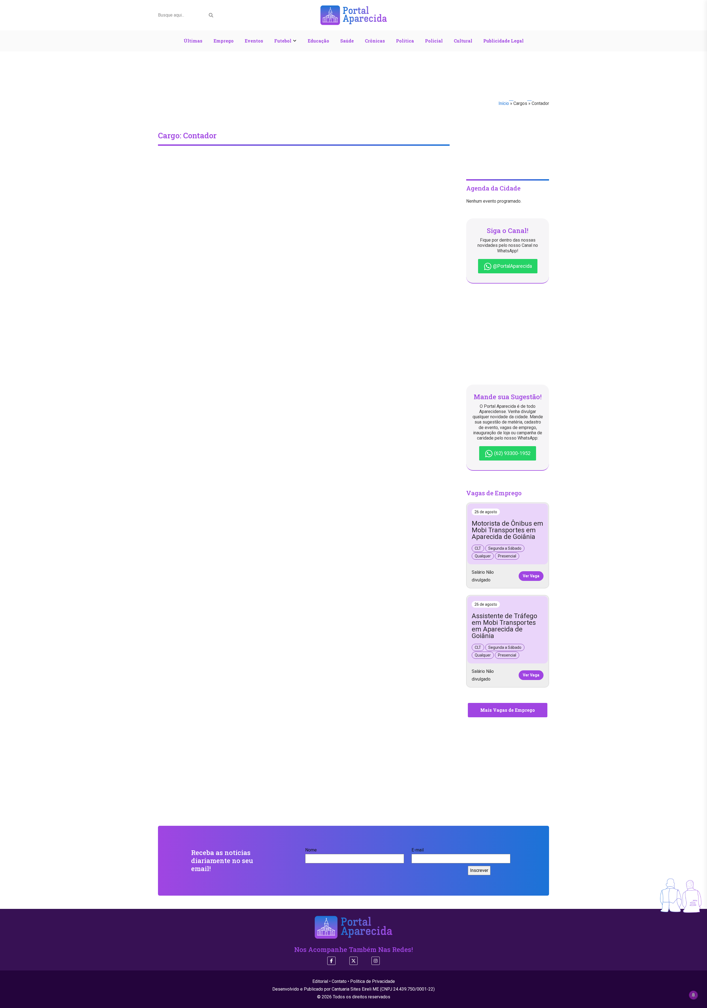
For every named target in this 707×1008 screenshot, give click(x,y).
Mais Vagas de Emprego (507, 710)
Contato (339, 981)
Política (405, 41)
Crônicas (375, 41)
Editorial (320, 981)
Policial (434, 41)
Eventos (254, 41)
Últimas (193, 41)
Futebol (282, 41)
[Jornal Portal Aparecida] (353, 14)
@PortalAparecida (512, 266)
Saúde (347, 41)
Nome (311, 850)
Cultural (463, 41)
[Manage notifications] (693, 995)
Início (503, 103)
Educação (318, 41)
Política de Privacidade (372, 981)
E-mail (417, 850)
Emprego (223, 41)
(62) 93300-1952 (512, 453)
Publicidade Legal (503, 41)
